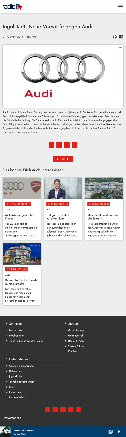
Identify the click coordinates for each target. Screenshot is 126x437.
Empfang (73, 351)
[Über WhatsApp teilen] (67, 145)
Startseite (15, 323)
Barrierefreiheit (17, 397)
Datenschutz (15, 371)
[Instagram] (63, 409)
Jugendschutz (16, 376)
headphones (115, 36)
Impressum (15, 392)
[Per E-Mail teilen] (74, 145)
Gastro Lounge (76, 330)
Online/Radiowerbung (21, 366)
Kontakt (13, 387)
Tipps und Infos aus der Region (26, 341)
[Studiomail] (47, 409)
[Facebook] (55, 409)
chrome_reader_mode (120, 36)
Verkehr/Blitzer (76, 346)
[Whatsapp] (71, 409)
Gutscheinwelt (76, 335)
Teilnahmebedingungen (21, 382)
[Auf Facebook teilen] (51, 145)
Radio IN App (76, 341)
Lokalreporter (16, 335)
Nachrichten (15, 330)
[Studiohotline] (78, 409)
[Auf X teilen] (59, 145)
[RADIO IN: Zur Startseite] (59, 6)
